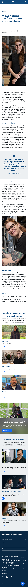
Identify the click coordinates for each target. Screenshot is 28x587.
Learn (3, 546)
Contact (6, 583)
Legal (3, 583)
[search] (25, 2)
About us (4, 549)
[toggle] (2, 2)
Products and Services (7, 539)
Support (3, 542)
